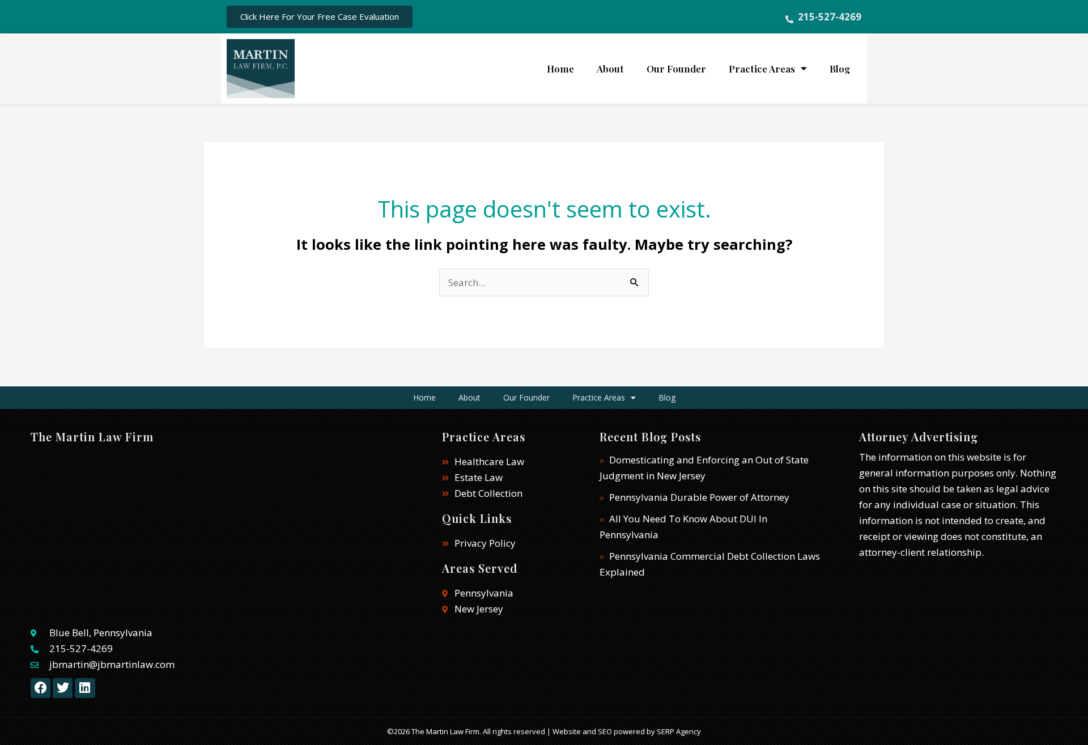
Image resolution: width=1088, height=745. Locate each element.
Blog (840, 68)
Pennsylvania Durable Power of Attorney (699, 497)
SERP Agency (679, 731)
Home (560, 68)
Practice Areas (762, 68)
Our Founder (676, 68)
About (610, 68)
